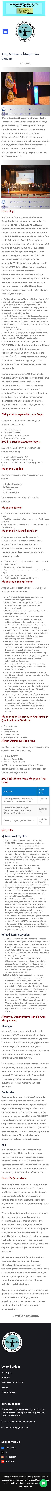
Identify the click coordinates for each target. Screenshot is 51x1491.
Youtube (9, 1461)
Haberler (5, 1377)
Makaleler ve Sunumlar (12, 1382)
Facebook (10, 1447)
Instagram (10, 1456)
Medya (4, 1387)
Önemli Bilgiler (8, 1392)
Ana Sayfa (6, 1372)
